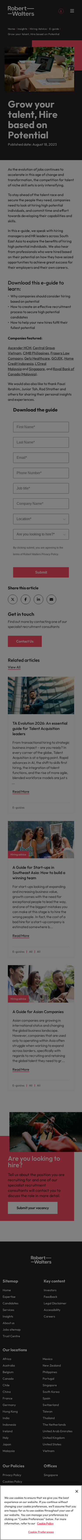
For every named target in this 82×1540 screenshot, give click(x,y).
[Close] (77, 1491)
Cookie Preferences (41, 1532)
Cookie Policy (45, 1523)
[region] (41, 1512)
